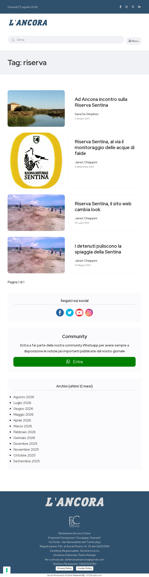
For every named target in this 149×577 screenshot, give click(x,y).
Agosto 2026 (23, 397)
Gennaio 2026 (24, 437)
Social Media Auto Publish (60, 575)
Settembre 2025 (26, 461)
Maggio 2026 (23, 414)
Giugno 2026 (23, 408)
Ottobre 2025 (24, 455)
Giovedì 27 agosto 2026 (23, 7)
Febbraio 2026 (24, 432)
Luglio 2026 (22, 402)
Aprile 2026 (22, 420)
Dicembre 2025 (25, 443)
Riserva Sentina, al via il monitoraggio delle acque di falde (104, 147)
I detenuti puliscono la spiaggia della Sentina (98, 249)
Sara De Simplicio (87, 114)
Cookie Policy (85, 568)
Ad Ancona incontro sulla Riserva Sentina (101, 102)
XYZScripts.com (94, 575)
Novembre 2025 (26, 449)
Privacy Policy (64, 568)
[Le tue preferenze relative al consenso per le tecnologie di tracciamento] (6, 570)
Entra (76, 362)
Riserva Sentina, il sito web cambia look (103, 206)
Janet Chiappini (86, 162)
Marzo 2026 (22, 426)
